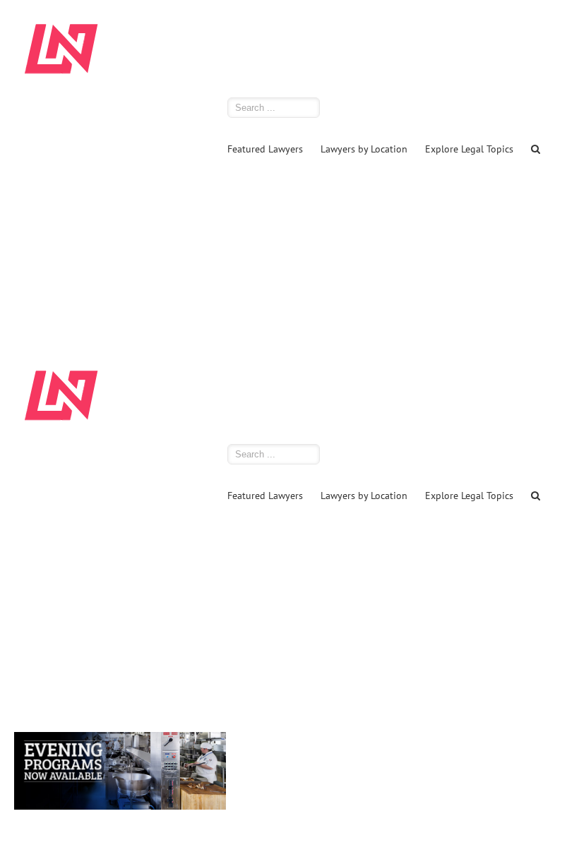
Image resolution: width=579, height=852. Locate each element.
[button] (535, 147)
